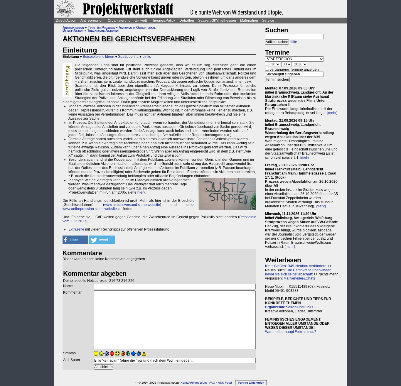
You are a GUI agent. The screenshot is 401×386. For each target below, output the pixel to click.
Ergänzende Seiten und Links (289, 307)
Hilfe (293, 42)
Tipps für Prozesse (101, 28)
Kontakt (186, 382)
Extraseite (76, 229)
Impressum (199, 382)
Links (146, 57)
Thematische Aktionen (103, 30)
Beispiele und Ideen (98, 57)
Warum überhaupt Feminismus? (290, 332)
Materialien (249, 20)
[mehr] (332, 113)
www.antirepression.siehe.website (90, 209)
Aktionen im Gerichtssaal (137, 28)
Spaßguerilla (128, 57)
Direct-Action (66, 20)
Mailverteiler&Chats (299, 278)
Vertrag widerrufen (251, 382)
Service (268, 20)
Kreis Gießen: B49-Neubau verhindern (295, 266)
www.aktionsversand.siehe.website (132, 205)
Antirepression (92, 20)
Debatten (186, 20)
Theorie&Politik (163, 20)
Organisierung (119, 20)
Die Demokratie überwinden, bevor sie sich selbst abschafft (298, 272)
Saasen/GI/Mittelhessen (217, 20)
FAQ (212, 382)
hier (140, 192)
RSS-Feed (225, 382)
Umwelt (141, 20)
